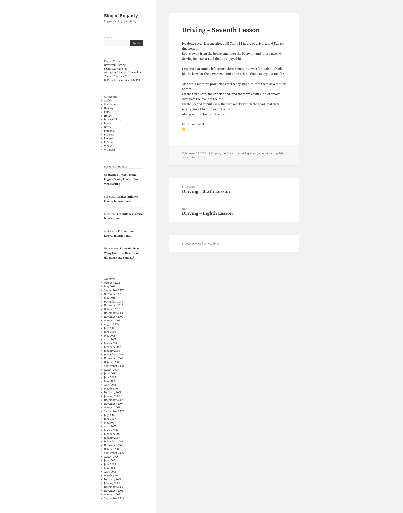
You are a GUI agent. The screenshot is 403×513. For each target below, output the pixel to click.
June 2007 (110, 419)
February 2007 (113, 434)
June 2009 (110, 332)
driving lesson (249, 153)
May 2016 (110, 298)
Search (108, 38)
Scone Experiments (115, 68)
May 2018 (110, 286)
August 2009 (111, 324)
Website (109, 146)
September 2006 (114, 453)
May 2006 (110, 468)
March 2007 (111, 430)
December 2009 (113, 313)
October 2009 (112, 320)
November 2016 (113, 294)
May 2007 (110, 422)
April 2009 (110, 339)
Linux (107, 123)
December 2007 (113, 400)
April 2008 (110, 384)
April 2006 (110, 471)
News (107, 127)
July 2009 (109, 328)
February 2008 (113, 392)
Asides (108, 100)
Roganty (216, 153)
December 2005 (113, 487)
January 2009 (112, 350)
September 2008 (114, 366)
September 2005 (114, 498)
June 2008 (110, 377)
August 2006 (111, 456)
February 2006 (113, 479)
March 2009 (111, 343)
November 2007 (113, 403)
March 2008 (111, 388)
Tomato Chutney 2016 (117, 76)
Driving (108, 108)
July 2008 (109, 373)
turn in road (199, 157)
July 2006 (109, 460)
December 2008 (113, 354)
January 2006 (112, 483)
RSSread (109, 142)
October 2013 (112, 309)
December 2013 (113, 301)
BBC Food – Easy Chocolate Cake (123, 80)
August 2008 (111, 369)
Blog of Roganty (121, 15)
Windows (109, 149)
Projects (109, 134)
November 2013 (113, 305)
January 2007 (112, 437)
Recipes (108, 138)
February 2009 (113, 347)
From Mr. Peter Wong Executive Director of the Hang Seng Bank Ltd (121, 253)
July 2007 (109, 415)
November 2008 (113, 358)
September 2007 (114, 411)
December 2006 (113, 441)
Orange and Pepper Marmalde (122, 72)
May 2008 (110, 381)
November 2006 (113, 445)
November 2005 (113, 490)
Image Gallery (112, 119)
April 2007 (110, 426)
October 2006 (112, 449)
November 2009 (113, 316)
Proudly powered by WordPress (201, 243)
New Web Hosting (115, 65)
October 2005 (112, 494)
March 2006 (111, 475)
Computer (110, 104)
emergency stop (268, 153)
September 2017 (114, 290)
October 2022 (112, 282)
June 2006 (110, 464)
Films (107, 112)
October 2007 (112, 407)
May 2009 (110, 335)
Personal (109, 131)
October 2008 (112, 362)
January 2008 (112, 396)
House (108, 115)
